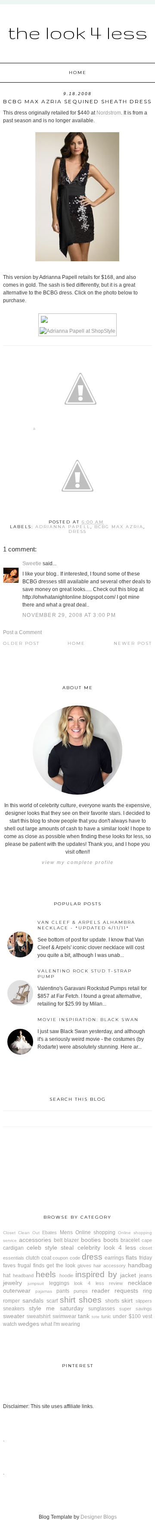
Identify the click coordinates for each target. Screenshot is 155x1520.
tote (95, 1316)
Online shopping (95, 1232)
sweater (14, 1316)
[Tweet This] (80, 430)
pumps (81, 1291)
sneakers (14, 1309)
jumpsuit (36, 1283)
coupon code (66, 1257)
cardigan (13, 1248)
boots (110, 1239)
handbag (140, 1265)
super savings (135, 1308)
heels (46, 1274)
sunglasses (101, 1309)
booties (91, 1239)
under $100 (126, 1316)
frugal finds (31, 1266)
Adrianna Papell (62, 526)
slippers (144, 1300)
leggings (59, 1283)
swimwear (64, 1316)
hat (6, 1275)
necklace (140, 1282)
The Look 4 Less (78, 32)
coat (46, 1258)
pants (62, 1291)
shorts (112, 1301)
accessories (35, 1239)
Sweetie (31, 563)
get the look (60, 1266)
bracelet (130, 1240)
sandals (32, 1300)
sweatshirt (38, 1316)
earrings (114, 1258)
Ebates (49, 1232)
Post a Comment (22, 632)
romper (11, 1301)
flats (131, 1257)
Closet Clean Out (21, 1232)
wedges (28, 1323)
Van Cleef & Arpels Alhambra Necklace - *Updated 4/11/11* (86, 925)
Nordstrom (108, 113)
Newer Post (133, 643)
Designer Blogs (99, 1517)
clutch (33, 1258)
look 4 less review (98, 1283)
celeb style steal (50, 1247)
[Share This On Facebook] (34, 430)
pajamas (43, 1291)
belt (58, 1240)
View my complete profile (78, 862)
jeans (145, 1275)
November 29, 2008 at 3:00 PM (69, 615)
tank (84, 1316)
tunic (106, 1316)
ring (147, 1291)
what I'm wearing (60, 1324)
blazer (71, 1240)
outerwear (17, 1290)
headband (23, 1275)
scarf (52, 1301)
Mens (66, 1232)
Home (78, 72)
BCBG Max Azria (118, 526)
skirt (127, 1300)
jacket (128, 1275)
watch (10, 1324)
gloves (84, 1265)
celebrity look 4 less (107, 1247)
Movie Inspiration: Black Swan (88, 1019)
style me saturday (56, 1308)
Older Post (21, 643)
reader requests (115, 1290)
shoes (90, 1299)
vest (147, 1316)
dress (77, 531)
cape (147, 1240)
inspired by (96, 1274)
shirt (67, 1299)
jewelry (12, 1282)
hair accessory (109, 1265)
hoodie (66, 1275)
